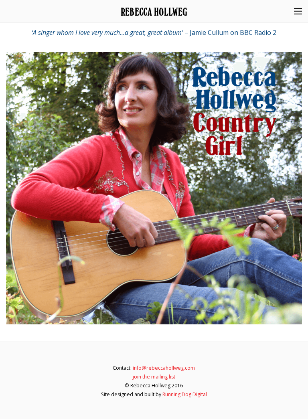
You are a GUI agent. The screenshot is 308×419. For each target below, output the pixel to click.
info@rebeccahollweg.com (164, 367)
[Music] (154, 188)
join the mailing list (154, 376)
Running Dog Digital (184, 394)
